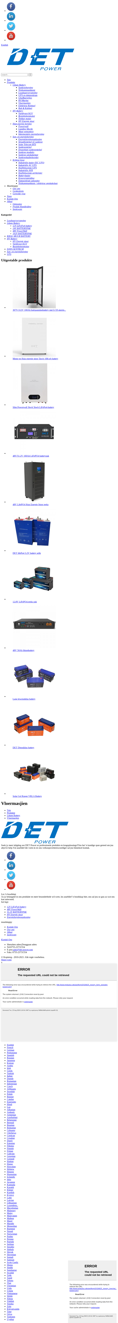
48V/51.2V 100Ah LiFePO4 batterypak (31, 456)
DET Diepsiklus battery (23, 747)
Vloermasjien (13, 818)
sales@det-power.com (23, 949)
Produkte (11, 813)
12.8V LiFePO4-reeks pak (25, 602)
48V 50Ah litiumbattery (23, 650)
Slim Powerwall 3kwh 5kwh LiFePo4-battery (33, 407)
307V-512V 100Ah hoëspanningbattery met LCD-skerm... (39, 310)
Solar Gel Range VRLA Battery (27, 796)
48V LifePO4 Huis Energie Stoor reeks (30, 504)
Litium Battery (13, 815)
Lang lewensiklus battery (24, 699)
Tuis (9, 810)
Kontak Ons (6, 939)
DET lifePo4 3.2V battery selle (27, 553)
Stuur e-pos (6, 960)
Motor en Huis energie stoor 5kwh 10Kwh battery (35, 358)
